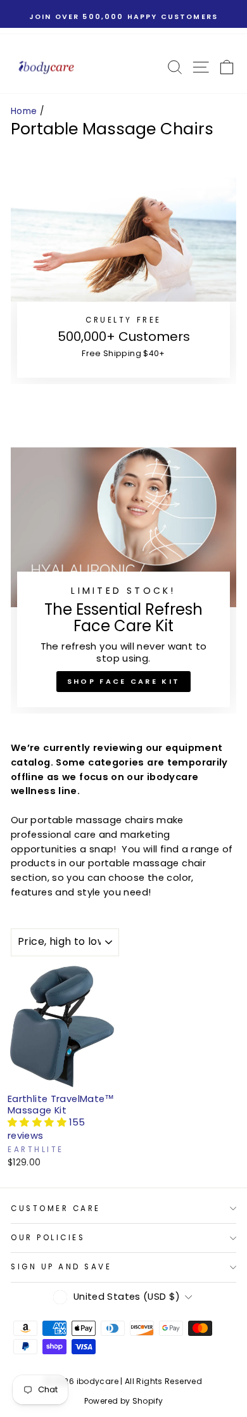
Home (24, 111)
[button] (38, 1122)
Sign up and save (61, 1267)
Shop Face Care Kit (123, 681)
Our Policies (48, 1238)
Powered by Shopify (123, 1400)
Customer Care (56, 1208)
